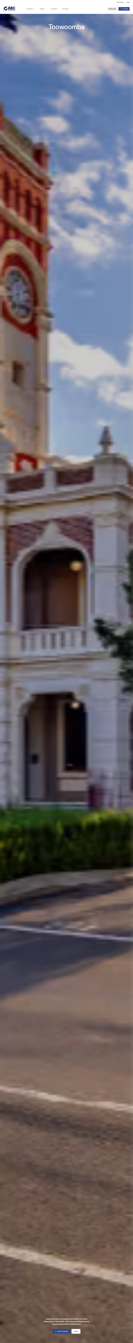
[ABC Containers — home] (9, 9)
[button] (31, 9)
